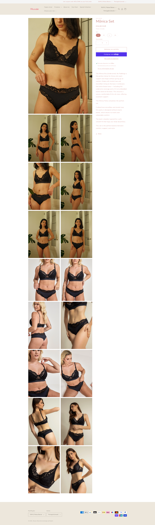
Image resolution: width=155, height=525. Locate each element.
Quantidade (99, 39)
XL (116, 35)
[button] (57, 7)
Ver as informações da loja (106, 68)
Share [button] (99, 134)
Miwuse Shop (36, 521)
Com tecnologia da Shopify (46, 521)
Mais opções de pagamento (111, 58)
